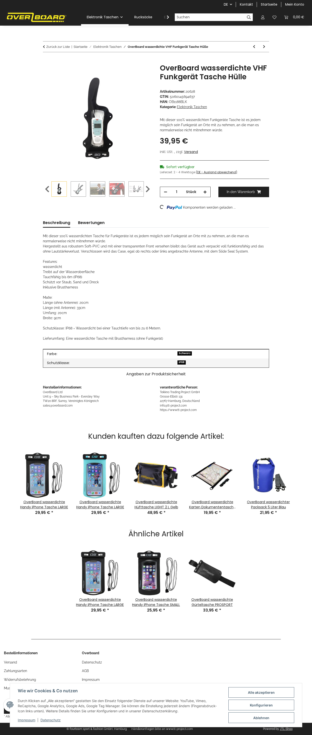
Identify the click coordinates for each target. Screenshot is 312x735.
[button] (263, 17)
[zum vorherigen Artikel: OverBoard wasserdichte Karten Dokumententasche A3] (254, 46)
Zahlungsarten (15, 671)
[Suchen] (249, 17)
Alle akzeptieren (261, 692)
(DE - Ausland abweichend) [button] (216, 172)
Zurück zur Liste (58, 47)
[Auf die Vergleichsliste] (129, 73)
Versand (191, 151)
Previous (47, 189)
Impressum (26, 720)
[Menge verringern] (165, 192)
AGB (85, 671)
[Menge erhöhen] (205, 192)
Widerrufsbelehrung (20, 680)
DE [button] (226, 4)
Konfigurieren (261, 705)
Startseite (269, 4)
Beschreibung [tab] (56, 222)
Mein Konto (294, 4)
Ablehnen (261, 718)
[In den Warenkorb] (47, 61)
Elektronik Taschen (192, 107)
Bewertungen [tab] (91, 222)
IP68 (182, 362)
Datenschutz (50, 720)
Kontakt (246, 4)
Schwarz (185, 353)
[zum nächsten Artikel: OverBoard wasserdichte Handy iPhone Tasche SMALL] (264, 46)
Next (148, 189)
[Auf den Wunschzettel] (141, 73)
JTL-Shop (286, 729)
